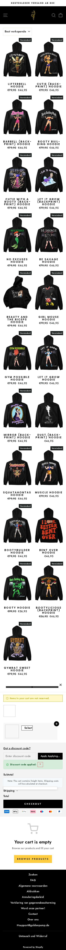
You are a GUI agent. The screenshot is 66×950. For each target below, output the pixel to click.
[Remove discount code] (40, 764)
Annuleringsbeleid (33, 897)
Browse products (33, 859)
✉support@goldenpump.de (33, 925)
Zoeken (33, 874)
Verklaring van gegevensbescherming (33, 903)
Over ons (33, 919)
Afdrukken (33, 891)
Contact (33, 914)
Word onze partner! (33, 908)
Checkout (33, 803)
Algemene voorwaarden (33, 886)
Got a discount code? (16, 748)
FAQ (33, 880)
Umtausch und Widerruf (33, 936)
